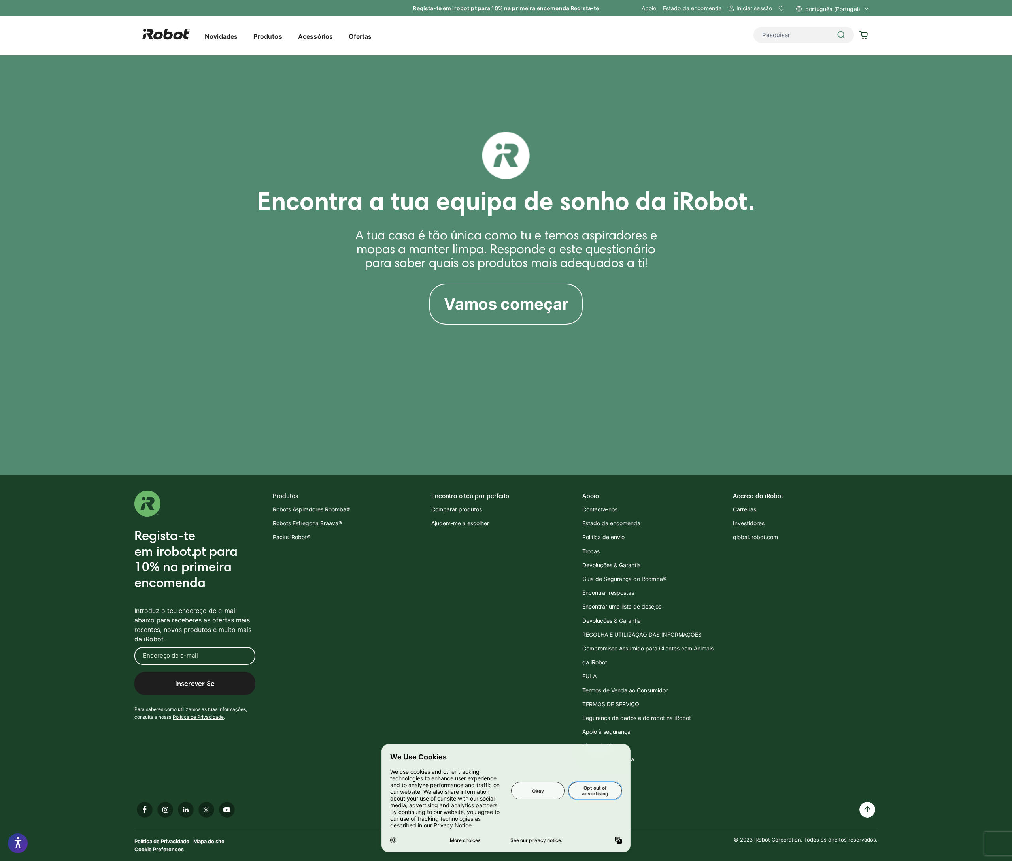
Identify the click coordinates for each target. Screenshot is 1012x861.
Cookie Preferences (159, 849)
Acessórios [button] (315, 36)
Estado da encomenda (692, 8)
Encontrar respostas (608, 592)
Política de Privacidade (198, 717)
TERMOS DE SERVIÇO (610, 704)
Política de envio (603, 537)
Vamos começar (506, 304)
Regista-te (584, 8)
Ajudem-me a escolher (460, 523)
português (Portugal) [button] (832, 9)
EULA (589, 676)
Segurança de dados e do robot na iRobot (636, 717)
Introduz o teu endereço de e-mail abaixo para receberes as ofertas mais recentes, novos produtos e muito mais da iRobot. (192, 625)
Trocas (591, 551)
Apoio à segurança (606, 731)
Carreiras (744, 509)
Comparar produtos (456, 509)
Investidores (749, 523)
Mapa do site (209, 841)
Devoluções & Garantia (611, 565)
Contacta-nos (599, 509)
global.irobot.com (755, 537)
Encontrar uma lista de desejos (621, 606)
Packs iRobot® (291, 537)
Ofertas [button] (360, 36)
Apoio (649, 8)
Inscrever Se (195, 683)
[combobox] (803, 35)
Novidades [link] (221, 36)
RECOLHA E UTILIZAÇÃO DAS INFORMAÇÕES (642, 634)
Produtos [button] (267, 36)
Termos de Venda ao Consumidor (625, 690)
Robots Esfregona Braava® (307, 523)
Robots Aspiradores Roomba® (311, 509)
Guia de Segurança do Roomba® (624, 578)
